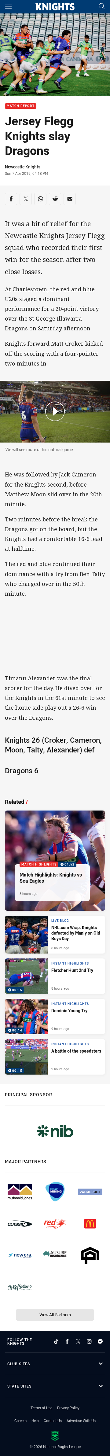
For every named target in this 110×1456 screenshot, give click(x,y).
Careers (20, 1420)
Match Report (21, 106)
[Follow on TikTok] (56, 1341)
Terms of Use (41, 1407)
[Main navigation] (8, 6)
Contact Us (53, 1420)
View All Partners (55, 1315)
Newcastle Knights (22, 167)
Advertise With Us (81, 1420)
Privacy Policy (68, 1407)
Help (35, 1420)
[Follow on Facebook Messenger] (100, 1341)
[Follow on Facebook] (67, 1341)
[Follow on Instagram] (89, 1341)
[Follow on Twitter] (78, 1341)
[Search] (101, 6)
